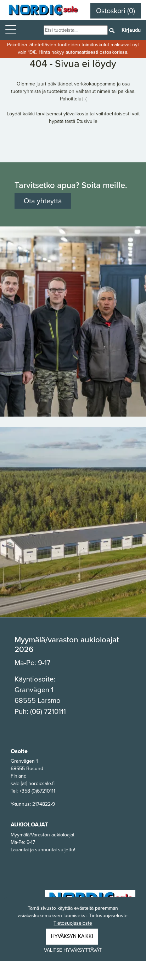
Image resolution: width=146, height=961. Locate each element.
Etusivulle (87, 121)
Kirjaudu (131, 30)
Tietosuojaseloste (73, 923)
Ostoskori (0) (115, 10)
